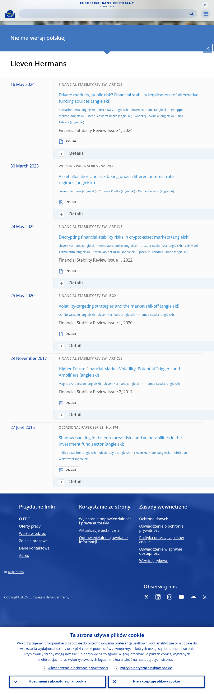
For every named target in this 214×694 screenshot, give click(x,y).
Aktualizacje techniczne (99, 531)
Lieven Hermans (142, 110)
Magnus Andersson (72, 383)
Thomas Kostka (109, 191)
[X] (146, 597)
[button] (205, 5)
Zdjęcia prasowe (33, 541)
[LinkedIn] (158, 597)
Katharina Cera (69, 110)
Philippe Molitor (70, 452)
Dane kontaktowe (34, 548)
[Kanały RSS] (205, 597)
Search (191, 13)
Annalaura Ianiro (111, 245)
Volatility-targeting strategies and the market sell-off (109, 306)
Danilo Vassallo (148, 191)
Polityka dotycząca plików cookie (146, 668)
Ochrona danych (153, 519)
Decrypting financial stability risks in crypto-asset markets (114, 237)
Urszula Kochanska (153, 245)
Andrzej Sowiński (147, 116)
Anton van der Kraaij (107, 252)
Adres (24, 556)
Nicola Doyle (107, 452)
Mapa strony (16, 572)
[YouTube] (181, 597)
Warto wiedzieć (32, 534)
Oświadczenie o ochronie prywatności (78, 668)
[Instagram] (170, 597)
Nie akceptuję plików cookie (156, 681)
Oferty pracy (30, 526)
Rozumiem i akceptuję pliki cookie (57, 681)
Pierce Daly (105, 110)
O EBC (24, 519)
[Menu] (205, 14)
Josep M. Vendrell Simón (156, 252)
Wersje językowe (153, 561)
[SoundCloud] (193, 597)
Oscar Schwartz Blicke (102, 116)
